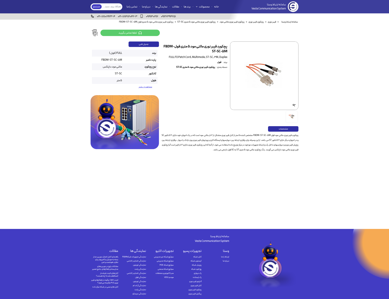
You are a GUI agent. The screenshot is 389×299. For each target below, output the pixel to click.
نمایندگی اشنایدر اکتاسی (136, 261)
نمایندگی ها (161, 7)
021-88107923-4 (106, 16)
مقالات (175, 7)
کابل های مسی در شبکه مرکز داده (105, 287)
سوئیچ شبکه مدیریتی (165, 261)
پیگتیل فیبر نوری (194, 293)
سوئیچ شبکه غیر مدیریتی (164, 257)
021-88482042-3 (127, 16)
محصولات (204, 7)
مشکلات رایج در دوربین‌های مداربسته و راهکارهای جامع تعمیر (105, 268)
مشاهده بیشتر (145, 87)
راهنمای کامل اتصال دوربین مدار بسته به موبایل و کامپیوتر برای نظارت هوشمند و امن (105, 260)
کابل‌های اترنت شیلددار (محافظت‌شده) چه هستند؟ (107, 274)
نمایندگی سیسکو (139, 293)
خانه (216, 7)
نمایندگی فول (140, 277)
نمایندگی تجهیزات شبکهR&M (134, 257)
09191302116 (152, 16)
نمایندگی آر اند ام (139, 285)
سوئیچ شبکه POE (167, 265)
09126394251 (168, 16)
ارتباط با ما (225, 257)
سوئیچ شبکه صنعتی (166, 269)
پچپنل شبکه (196, 265)
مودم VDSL (169, 277)
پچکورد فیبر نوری (194, 289)
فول (219, 62)
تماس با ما (132, 7)
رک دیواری (197, 273)
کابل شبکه (197, 257)
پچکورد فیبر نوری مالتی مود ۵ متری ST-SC (195, 67)
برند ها (187, 7)
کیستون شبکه (196, 261)
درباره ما (146, 7)
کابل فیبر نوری (196, 285)
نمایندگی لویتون (139, 265)
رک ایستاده (197, 277)
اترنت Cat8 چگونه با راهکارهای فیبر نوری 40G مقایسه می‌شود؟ (104, 281)
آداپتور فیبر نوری (195, 281)
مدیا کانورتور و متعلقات (164, 273)
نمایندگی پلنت (140, 269)
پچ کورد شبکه (196, 269)
